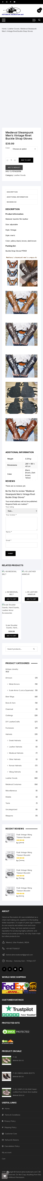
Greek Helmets (15, 740)
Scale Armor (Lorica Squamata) (21, 690)
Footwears (10, 728)
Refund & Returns (12, 1140)
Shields (8, 797)
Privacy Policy (9, 1121)
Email (8, 540)
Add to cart (26, 160)
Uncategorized (11, 809)
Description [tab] (12, 192)
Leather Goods (13, 29)
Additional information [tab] (17, 197)
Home (4, 29)
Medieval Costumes (13, 784)
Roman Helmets (15, 765)
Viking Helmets (15, 772)
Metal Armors (14, 684)
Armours (9, 678)
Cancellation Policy (12, 1146)
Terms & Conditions (12, 1115)
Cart (3, 1159)
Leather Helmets (15, 747)
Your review (11, 515)
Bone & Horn (10, 703)
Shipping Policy (10, 1127)
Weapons (9, 816)
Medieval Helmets (16, 753)
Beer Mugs (10, 697)
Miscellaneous (11, 791)
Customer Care (11, 1134)
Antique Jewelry (12, 669)
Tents (8, 803)
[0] (4, 1176)
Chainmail (9, 709)
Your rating (10, 507)
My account (6, 1152)
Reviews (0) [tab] (11, 202)
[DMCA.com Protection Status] (21, 1031)
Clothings (9, 715)
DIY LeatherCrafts (13, 722)
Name (9, 532)
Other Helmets (14, 759)
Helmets (9, 734)
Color (8, 148)
